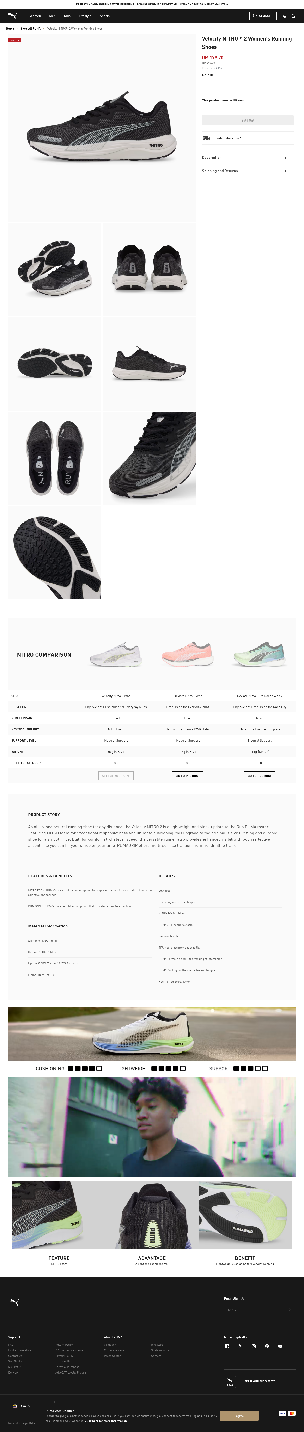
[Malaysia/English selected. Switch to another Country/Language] (31, 1406)
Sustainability (160, 1350)
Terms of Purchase (67, 1367)
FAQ (10, 1344)
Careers (156, 1355)
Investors (157, 1344)
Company (110, 1344)
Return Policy (64, 1344)
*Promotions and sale (69, 1350)
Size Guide (15, 1361)
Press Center (112, 1355)
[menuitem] (35, 16)
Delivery (13, 1372)
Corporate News (114, 1350)
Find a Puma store (19, 1350)
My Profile (14, 1367)
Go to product (188, 776)
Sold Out (248, 120)
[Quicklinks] (293, 15)
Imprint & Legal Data (21, 1423)
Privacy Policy (64, 1355)
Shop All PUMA (31, 28)
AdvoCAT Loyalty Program (71, 1372)
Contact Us (15, 1355)
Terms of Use (63, 1361)
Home (10, 28)
